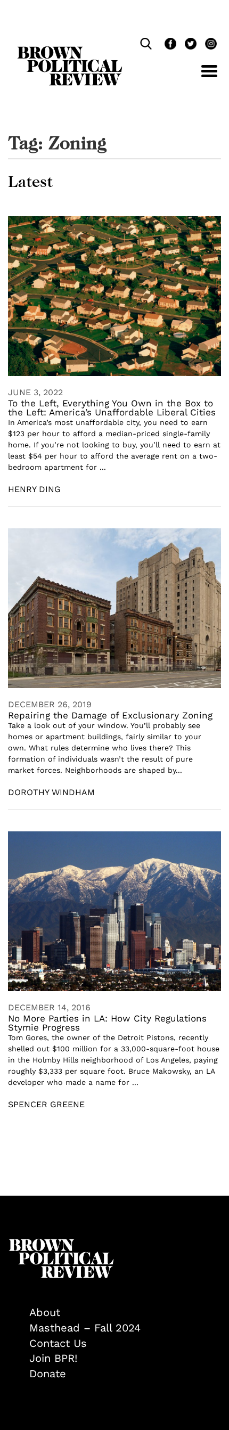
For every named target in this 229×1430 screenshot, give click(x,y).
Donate (47, 1373)
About (44, 1312)
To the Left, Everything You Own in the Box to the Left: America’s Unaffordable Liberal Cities (112, 408)
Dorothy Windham (51, 792)
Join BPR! (53, 1358)
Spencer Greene (46, 1104)
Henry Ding (34, 489)
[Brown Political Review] (70, 51)
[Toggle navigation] (201, 76)
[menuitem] (125, 1312)
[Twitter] (189, 45)
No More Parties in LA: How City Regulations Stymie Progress (107, 1023)
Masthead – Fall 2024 (85, 1327)
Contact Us (58, 1343)
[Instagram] (208, 45)
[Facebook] (169, 45)
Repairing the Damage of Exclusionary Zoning (110, 715)
